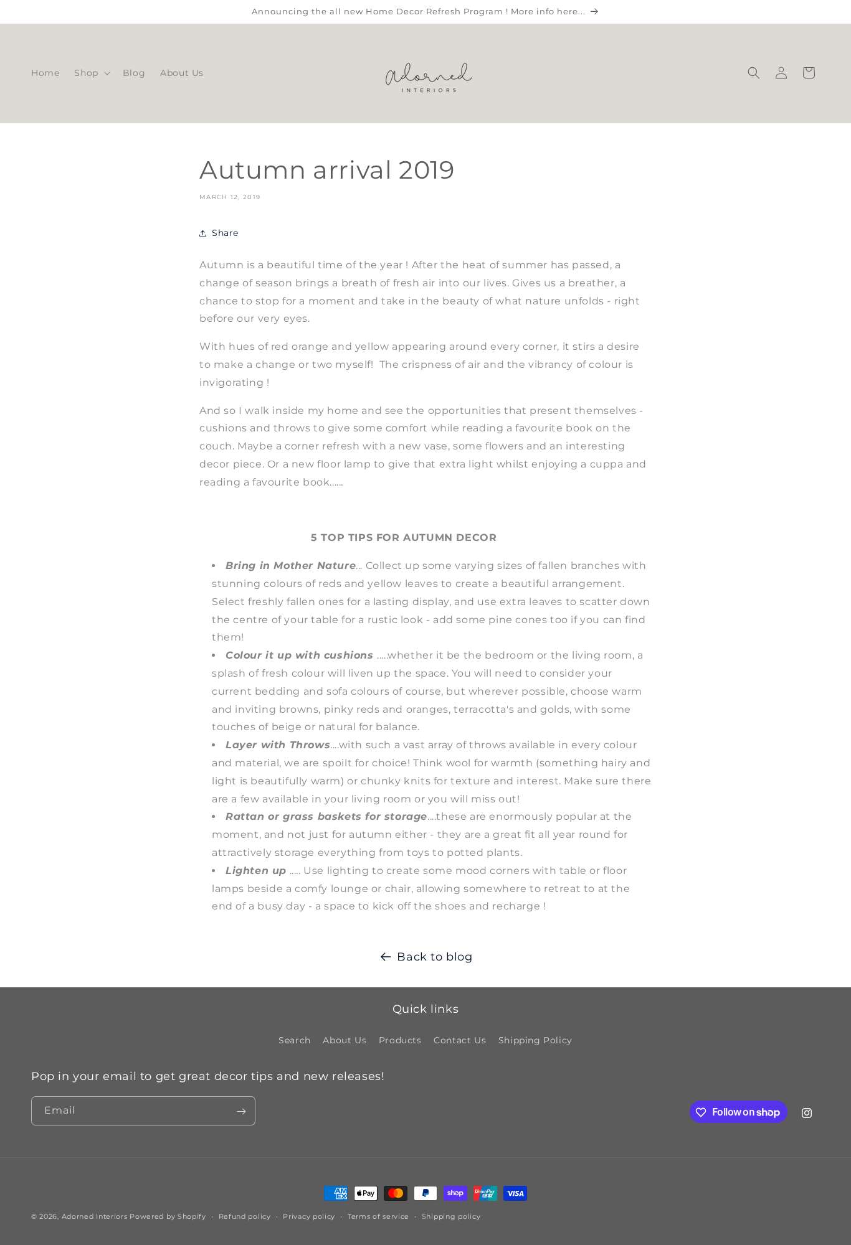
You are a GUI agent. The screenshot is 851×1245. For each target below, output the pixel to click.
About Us (344, 1039)
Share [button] (225, 232)
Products (400, 1039)
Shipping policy (451, 1215)
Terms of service (378, 1215)
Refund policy (245, 1215)
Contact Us (460, 1039)
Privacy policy (309, 1215)
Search (294, 1039)
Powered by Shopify (168, 1216)
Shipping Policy (535, 1039)
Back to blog (434, 957)
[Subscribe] (241, 1111)
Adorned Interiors (95, 1216)
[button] (91, 73)
